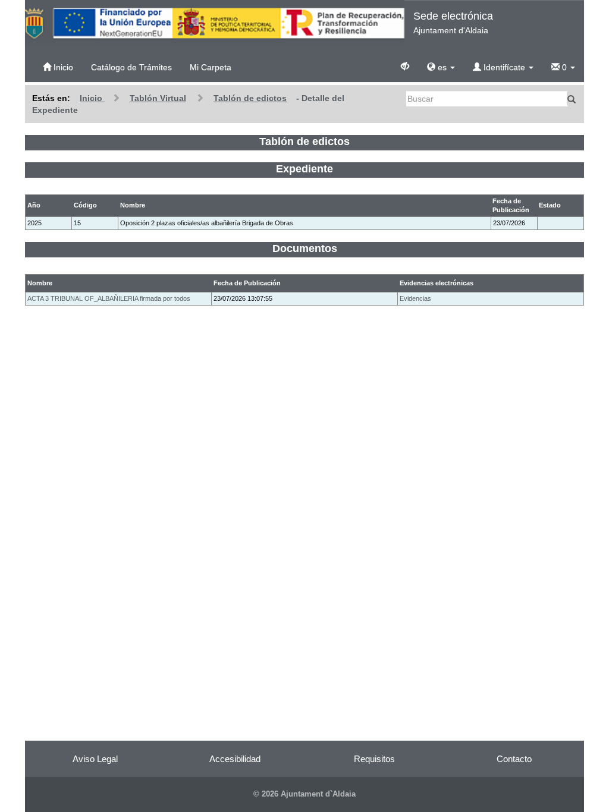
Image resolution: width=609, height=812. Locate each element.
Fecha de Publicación (247, 283)
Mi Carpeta (210, 67)
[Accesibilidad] (405, 65)
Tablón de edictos (250, 98)
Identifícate (504, 67)
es (442, 67)
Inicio (62, 67)
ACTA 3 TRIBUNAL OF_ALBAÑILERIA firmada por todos (108, 298)
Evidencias (415, 298)
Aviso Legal (95, 759)
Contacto (514, 759)
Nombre (39, 283)
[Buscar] (571, 98)
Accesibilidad (234, 759)
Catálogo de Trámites (131, 67)
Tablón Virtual (158, 98)
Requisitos (374, 759)
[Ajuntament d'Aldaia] (214, 22)
